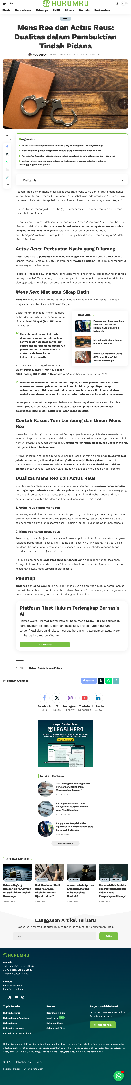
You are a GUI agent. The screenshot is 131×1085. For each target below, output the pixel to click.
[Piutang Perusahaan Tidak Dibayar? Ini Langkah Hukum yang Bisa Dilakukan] (46, 809)
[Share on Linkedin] (7, 169)
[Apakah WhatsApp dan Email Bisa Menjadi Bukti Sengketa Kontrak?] (81, 872)
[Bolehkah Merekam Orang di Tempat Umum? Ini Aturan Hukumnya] (83, 357)
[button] (7, 177)
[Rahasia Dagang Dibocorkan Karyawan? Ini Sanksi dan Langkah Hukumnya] (17, 872)
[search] (116, 3)
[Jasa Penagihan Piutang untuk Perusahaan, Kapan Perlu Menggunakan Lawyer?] (46, 789)
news (105, 880)
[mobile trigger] (6, 3)
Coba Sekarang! (45, 644)
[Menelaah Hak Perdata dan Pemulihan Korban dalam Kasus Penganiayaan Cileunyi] (113, 872)
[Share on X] (7, 154)
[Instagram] (70, 702)
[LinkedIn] (98, 702)
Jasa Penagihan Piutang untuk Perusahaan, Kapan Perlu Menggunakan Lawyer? (73, 786)
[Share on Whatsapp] (7, 162)
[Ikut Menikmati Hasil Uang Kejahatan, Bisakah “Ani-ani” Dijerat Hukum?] (49, 872)
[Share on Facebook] (7, 146)
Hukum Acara (36, 668)
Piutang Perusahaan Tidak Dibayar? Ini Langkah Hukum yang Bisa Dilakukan (72, 806)
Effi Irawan (41, 54)
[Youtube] (84, 702)
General (66, 19)
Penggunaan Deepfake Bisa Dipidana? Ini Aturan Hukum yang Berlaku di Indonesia (74, 826)
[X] (57, 702)
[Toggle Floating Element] (118, 1076)
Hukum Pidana (54, 668)
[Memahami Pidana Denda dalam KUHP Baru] (83, 342)
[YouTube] (16, 997)
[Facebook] (44, 702)
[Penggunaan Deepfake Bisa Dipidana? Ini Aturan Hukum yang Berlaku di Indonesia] (83, 326)
